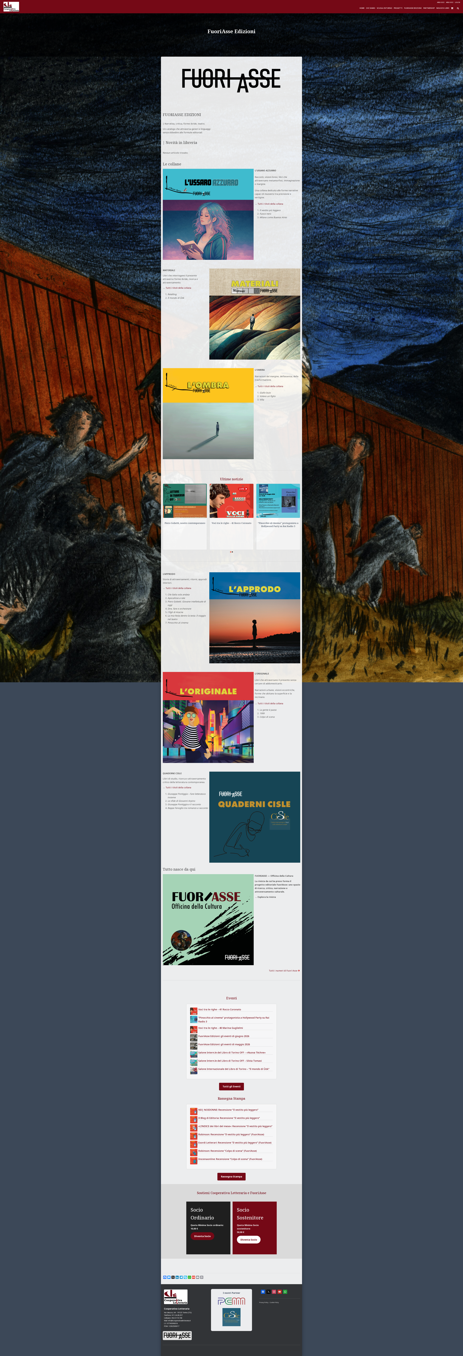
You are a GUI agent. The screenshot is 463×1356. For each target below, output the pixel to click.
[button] (230, 551)
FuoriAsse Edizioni (413, 8)
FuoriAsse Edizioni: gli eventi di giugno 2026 (223, 1036)
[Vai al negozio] (452, 8)
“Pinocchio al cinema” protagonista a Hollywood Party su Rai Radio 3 (231, 524)
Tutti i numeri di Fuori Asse (283, 970)
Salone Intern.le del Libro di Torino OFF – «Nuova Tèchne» (232, 1052)
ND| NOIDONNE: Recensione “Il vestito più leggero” (228, 1109)
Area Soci (440, 2)
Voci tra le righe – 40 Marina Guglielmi (278, 524)
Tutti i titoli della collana (270, 203)
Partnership (429, 8)
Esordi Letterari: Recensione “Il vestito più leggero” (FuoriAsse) (234, 1142)
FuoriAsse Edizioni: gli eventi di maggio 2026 (224, 1044)
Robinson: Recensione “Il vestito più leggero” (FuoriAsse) (231, 1134)
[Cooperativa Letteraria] (11, 6)
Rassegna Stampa (231, 1176)
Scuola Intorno (384, 8)
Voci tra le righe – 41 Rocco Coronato (185, 522)
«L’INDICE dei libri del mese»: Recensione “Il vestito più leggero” (235, 1126)
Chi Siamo (370, 8)
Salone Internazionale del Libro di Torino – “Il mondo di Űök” (233, 1069)
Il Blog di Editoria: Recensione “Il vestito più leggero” (229, 1118)
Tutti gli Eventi (232, 1086)
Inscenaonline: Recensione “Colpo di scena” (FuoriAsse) (230, 1159)
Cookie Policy (274, 1302)
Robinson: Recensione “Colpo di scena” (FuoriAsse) (227, 1150)
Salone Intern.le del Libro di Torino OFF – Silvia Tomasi (230, 1060)
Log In (457, 2)
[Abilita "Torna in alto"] (458, 1351)
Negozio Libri (442, 8)
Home (362, 8)
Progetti (398, 8)
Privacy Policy (264, 1302)
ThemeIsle (296, 1350)
